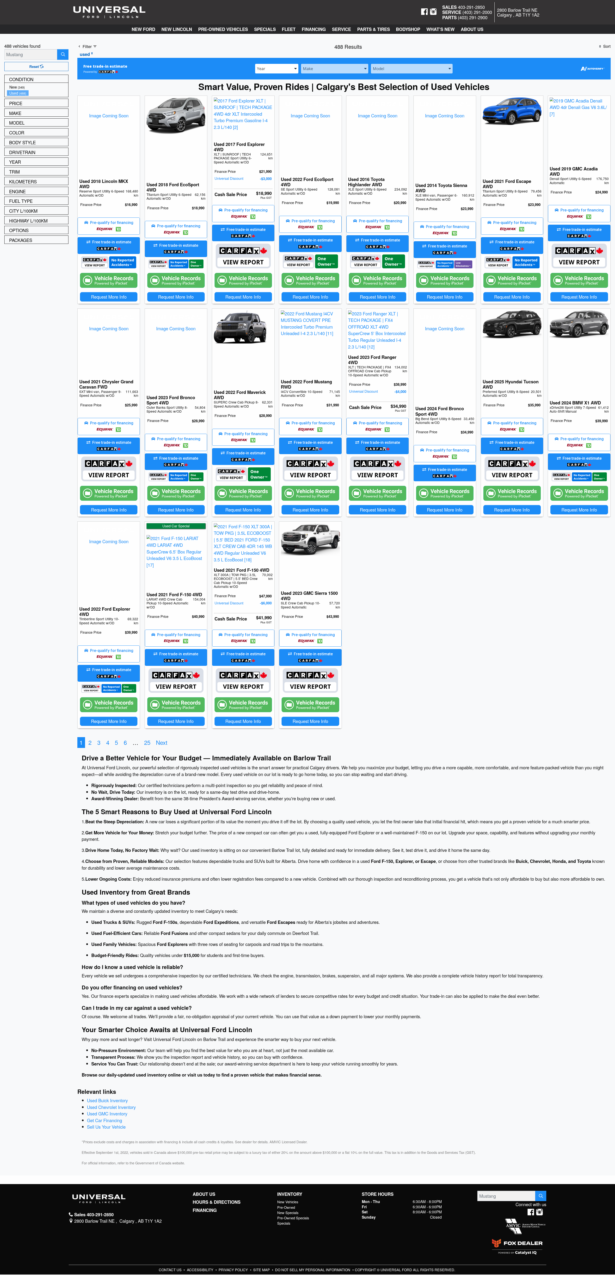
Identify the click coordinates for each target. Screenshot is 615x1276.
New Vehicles (287, 1201)
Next (161, 742)
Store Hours (378, 1194)
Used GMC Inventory (107, 1113)
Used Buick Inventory (107, 1100)
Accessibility (200, 1269)
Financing (205, 1210)
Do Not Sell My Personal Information (313, 1269)
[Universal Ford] (109, 11)
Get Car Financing (104, 1120)
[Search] (62, 54)
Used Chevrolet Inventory (111, 1107)
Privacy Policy (234, 1269)
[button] (143, 29)
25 (147, 742)
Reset (34, 66)
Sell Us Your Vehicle (106, 1127)
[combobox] (276, 68)
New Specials (287, 1212)
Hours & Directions (216, 1202)
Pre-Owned (286, 1207)
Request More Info (109, 297)
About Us (204, 1194)
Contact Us (171, 1269)
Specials (283, 1223)
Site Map (262, 1269)
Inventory (289, 1194)
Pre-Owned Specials (293, 1217)
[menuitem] (37, 87)
